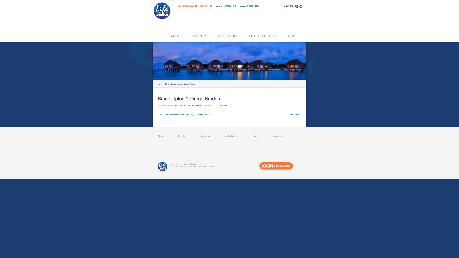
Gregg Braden (196, 105)
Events (199, 36)
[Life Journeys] (162, 11)
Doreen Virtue (294, 114)
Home (160, 84)
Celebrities (228, 36)
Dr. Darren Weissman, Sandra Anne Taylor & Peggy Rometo (184, 114)
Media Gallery (262, 36)
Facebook (296, 6)
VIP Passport (162, 167)
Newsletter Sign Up (186, 6)
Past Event (179, 105)
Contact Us (204, 6)
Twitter (301, 6)
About (176, 36)
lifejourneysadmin (222, 105)
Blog (291, 36)
